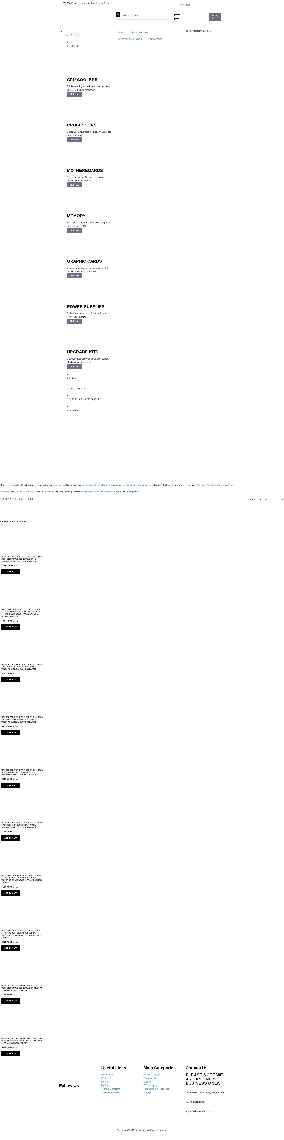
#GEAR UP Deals (140, 32)
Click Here (74, 94)
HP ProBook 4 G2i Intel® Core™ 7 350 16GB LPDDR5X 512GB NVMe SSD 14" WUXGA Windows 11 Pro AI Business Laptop (22, 825)
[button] (192, 14)
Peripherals (127, 485)
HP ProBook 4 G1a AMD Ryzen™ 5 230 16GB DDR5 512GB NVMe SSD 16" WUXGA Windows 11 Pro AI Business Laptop (21, 988)
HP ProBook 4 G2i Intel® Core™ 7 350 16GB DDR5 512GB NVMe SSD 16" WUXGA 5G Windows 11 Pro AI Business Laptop (22, 559)
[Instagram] (72, 1094)
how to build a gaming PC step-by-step (98, 491)
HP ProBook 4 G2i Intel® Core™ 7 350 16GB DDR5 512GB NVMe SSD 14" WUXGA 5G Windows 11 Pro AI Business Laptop (22, 772)
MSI (204, 485)
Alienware (211, 485)
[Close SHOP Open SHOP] (77, 35)
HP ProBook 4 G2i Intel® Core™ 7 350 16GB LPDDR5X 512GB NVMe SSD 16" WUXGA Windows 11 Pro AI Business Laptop (22, 719)
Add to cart (10, 572)
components (91, 485)
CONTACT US (155, 39)
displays (102, 485)
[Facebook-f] (92, 1094)
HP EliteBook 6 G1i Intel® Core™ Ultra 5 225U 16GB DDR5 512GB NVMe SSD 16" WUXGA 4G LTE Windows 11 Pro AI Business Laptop (21, 879)
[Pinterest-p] (63, 1094)
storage (141, 485)
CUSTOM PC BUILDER (130, 39)
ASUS (197, 485)
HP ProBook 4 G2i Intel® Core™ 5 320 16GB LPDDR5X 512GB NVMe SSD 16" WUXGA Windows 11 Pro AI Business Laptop (22, 666)
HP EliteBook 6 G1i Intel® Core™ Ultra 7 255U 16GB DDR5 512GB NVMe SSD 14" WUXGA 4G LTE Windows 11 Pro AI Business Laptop (21, 934)
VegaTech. (134, 491)
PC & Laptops (114, 485)
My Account (184, 5)
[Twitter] (82, 1094)
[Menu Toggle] (60, 31)
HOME (121, 32)
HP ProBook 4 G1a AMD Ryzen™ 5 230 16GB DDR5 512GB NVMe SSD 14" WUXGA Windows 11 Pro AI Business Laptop (21, 1040)
